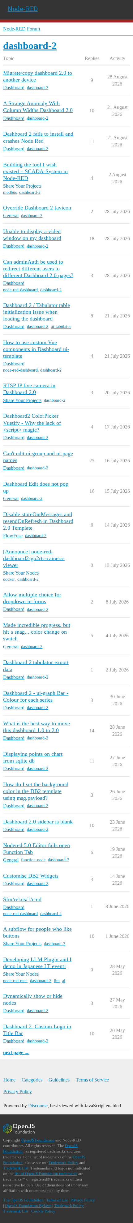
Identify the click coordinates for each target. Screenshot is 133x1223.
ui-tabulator (61, 326)
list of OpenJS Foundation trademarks (46, 1173)
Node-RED (23, 9)
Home (9, 1079)
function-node (33, 860)
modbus (10, 192)
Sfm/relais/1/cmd (22, 899)
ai (63, 980)
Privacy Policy (17, 1091)
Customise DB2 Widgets (30, 876)
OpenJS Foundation (37, 1140)
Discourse (38, 1105)
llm (57, 980)
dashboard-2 (37, 88)
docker (9, 579)
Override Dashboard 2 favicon (37, 208)
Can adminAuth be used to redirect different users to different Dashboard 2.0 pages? (38, 268)
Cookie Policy (43, 1211)
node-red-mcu (15, 980)
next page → (16, 1052)
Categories (32, 1079)
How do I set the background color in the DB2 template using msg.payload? (35, 791)
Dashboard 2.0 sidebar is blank (38, 822)
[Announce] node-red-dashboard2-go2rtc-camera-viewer (34, 558)
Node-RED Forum (21, 28)
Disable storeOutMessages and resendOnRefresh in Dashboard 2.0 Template (38, 521)
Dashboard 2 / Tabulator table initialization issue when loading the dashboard (36, 312)
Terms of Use (57, 1200)
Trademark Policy (63, 1162)
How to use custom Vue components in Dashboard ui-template (36, 349)
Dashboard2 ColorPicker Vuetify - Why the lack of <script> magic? (32, 422)
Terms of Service (92, 1079)
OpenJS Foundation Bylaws (28, 1205)
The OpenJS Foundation (23, 1200)
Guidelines (59, 1079)
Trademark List (15, 1168)
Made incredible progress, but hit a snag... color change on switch (36, 632)
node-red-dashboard (20, 290)
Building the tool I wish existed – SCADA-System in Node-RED (35, 171)
